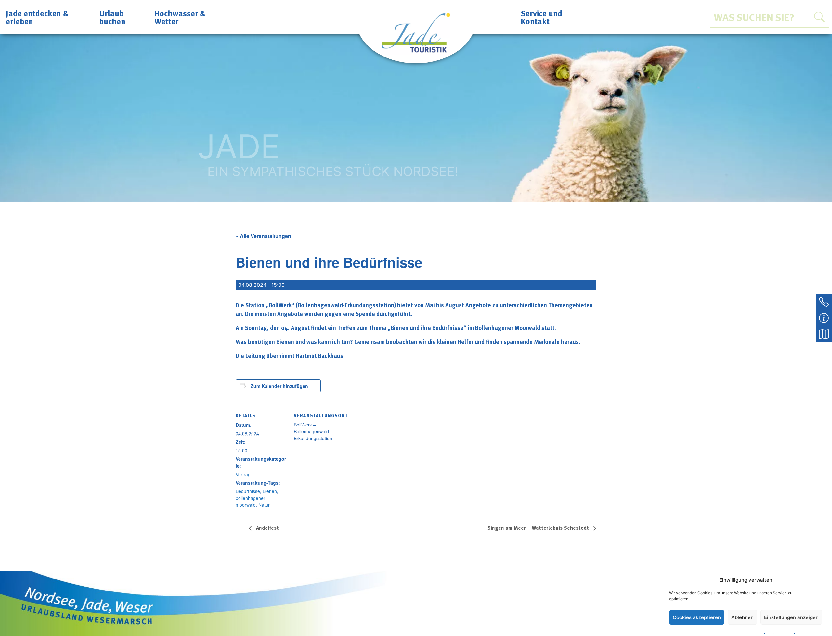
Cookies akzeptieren (697, 617)
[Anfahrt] (824, 333)
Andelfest (267, 528)
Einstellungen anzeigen (791, 617)
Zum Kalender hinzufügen (279, 386)
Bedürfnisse (248, 491)
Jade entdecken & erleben (37, 17)
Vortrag (243, 474)
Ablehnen (742, 617)
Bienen (270, 491)
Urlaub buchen (112, 17)
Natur (264, 505)
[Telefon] (824, 301)
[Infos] (824, 317)
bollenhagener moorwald (250, 501)
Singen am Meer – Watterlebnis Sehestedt (539, 528)
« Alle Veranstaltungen (263, 236)
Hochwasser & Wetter (180, 17)
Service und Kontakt (541, 17)
